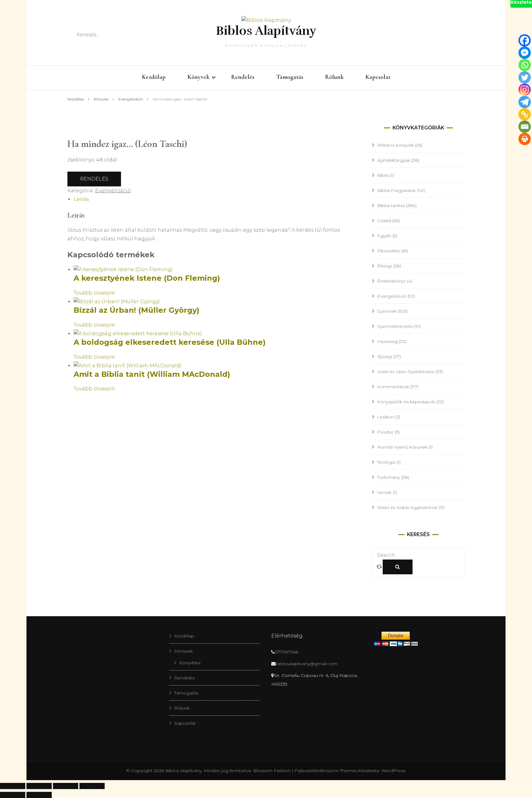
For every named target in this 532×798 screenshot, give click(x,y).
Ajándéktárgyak (393, 160)
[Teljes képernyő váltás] (39, 786)
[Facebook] (524, 40)
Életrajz (384, 266)
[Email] (524, 126)
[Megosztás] (65, 786)
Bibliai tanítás (391, 205)
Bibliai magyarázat (396, 190)
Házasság (387, 341)
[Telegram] (524, 102)
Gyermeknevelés (395, 326)
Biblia (383, 175)
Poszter (385, 432)
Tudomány (388, 477)
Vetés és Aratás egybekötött (407, 507)
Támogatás (289, 77)
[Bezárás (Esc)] (92, 786)
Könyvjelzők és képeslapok (406, 402)
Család (384, 220)
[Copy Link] (524, 114)
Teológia (386, 462)
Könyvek (198, 77)
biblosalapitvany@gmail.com (306, 663)
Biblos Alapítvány (266, 31)
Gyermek (387, 311)
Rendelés (242, 77)
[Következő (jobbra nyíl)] (39, 795)
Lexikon (385, 417)
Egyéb (384, 235)
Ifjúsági (384, 356)
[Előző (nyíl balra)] (12, 795)
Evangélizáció (113, 190)
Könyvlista (189, 663)
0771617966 (286, 652)
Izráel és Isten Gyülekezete (405, 371)
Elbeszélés (388, 251)
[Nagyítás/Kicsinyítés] (12, 786)
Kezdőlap (154, 77)
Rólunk (334, 77)
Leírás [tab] (81, 199)
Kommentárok (393, 386)
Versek (384, 492)
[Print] (524, 139)
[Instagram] (524, 89)
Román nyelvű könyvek (402, 447)
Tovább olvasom (94, 293)
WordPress (393, 770)
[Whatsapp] (524, 65)
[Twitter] (524, 77)
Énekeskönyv (391, 281)
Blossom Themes (338, 770)
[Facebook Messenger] (524, 53)
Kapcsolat (377, 77)
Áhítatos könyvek (395, 145)
